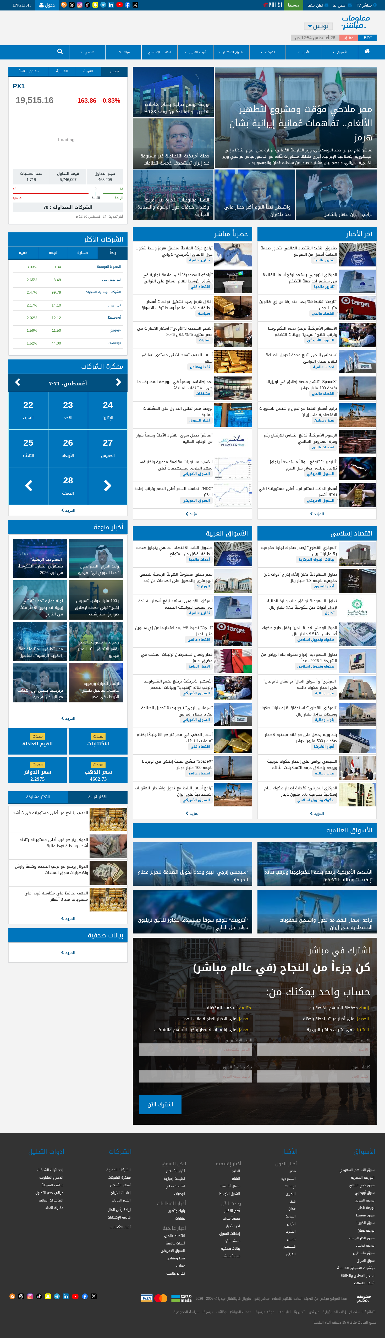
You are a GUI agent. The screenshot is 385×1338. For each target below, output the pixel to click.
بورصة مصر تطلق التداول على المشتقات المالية (177, 411)
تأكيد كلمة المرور (237, 1067)
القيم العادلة (121, 1200)
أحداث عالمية (323, 367)
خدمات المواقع (240, 1312)
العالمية (62, 71)
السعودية (288, 1178)
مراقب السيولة (52, 1185)
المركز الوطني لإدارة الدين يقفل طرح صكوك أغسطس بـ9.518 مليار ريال (299, 631)
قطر (292, 1201)
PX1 (19, 86)
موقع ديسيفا (264, 1312)
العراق (291, 1254)
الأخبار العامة (199, 666)
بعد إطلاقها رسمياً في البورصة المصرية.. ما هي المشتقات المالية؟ (174, 385)
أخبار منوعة (108, 527)
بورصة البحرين (365, 1200)
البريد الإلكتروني (238, 1040)
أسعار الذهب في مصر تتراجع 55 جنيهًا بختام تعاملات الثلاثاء (174, 737)
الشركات (270, 52)
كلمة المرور (360, 1067)
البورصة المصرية (363, 1177)
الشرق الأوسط (229, 1193)
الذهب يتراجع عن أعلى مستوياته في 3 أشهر (49, 813)
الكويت (290, 1216)
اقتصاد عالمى (323, 313)
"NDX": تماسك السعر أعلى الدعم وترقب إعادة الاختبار (173, 491)
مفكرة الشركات (102, 367)
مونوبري (115, 330)
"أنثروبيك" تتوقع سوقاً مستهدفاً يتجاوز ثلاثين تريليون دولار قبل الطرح (303, 465)
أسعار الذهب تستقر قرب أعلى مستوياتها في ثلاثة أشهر (298, 491)
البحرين (291, 1193)
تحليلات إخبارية (174, 1178)
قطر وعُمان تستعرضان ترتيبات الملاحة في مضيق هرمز (176, 657)
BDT (368, 38)
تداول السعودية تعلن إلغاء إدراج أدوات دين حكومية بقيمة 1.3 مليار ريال (300, 577)
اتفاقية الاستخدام (362, 1312)
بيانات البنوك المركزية (316, 559)
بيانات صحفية (105, 935)
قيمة (53, 252)
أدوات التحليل (197, 52)
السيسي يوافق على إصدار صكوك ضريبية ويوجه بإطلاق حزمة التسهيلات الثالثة (302, 764)
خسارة (82, 252)
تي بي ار (114, 305)
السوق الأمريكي (320, 340)
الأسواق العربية (227, 533)
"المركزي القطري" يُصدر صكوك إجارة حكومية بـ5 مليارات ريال (299, 550)
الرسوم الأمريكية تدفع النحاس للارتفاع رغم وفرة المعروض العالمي (300, 438)
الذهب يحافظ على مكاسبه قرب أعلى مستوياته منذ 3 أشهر (56, 896)
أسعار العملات (364, 1283)
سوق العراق (365, 1260)
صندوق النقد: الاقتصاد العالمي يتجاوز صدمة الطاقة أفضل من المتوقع (299, 251)
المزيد (318, 514)
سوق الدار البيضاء (362, 1238)
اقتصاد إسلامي (351, 533)
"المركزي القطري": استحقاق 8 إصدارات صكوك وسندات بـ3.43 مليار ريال (298, 711)
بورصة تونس (365, 1245)
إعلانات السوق (229, 1233)
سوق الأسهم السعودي (357, 1170)
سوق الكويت (365, 1223)
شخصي (89, 52)
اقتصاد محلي (175, 1186)
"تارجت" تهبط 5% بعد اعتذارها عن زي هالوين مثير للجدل (298, 304)
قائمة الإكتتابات (119, 1217)
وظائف (221, 1312)
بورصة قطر (367, 1207)
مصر (293, 1171)
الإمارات (290, 1186)
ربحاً (113, 252)
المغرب (290, 1231)
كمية (23, 252)
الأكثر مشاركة (38, 797)
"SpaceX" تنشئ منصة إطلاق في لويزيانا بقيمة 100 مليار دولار (301, 385)
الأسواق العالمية (349, 830)
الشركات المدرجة (118, 1170)
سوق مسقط (365, 1215)
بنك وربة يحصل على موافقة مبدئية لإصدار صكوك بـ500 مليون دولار (301, 737)
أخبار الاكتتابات (120, 1227)
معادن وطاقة (28, 71)
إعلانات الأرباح (121, 1192)
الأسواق (342, 52)
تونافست (114, 343)
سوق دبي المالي (362, 1185)
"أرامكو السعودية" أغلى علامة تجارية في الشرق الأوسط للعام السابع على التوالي (177, 278)
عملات (180, 1266)
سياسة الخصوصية (186, 1312)
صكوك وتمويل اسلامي (315, 639)
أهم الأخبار (232, 1211)
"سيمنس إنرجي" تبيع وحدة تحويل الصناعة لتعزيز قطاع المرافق (301, 358)
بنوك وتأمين (176, 1211)
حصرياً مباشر (231, 234)
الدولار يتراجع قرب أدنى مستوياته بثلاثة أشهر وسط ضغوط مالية (53, 843)
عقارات (204, 340)
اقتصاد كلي (200, 286)
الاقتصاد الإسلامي (159, 52)
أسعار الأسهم (120, 1185)
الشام (236, 1178)
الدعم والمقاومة (51, 1177)
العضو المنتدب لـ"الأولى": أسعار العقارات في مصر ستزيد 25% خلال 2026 (174, 331)
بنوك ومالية (324, 693)
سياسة (204, 313)
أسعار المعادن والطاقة (358, 1276)
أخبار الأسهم (175, 1171)
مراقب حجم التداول (49, 1192)
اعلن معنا (315, 5)
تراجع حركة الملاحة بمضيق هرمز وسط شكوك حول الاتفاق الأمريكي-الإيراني (173, 251)
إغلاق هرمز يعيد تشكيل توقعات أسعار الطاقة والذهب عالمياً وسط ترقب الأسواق (176, 304)
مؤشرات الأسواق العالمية (356, 1268)
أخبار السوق (199, 420)
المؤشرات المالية (51, 1200)
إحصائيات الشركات (50, 1170)
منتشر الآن (232, 1241)
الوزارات (203, 586)
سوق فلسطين (364, 1253)
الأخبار (306, 52)
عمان (292, 1208)
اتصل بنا (340, 5)
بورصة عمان (366, 1230)
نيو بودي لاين (111, 279)
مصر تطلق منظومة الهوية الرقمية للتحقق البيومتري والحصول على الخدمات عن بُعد (175, 577)
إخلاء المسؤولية (334, 1312)
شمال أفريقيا (230, 1186)
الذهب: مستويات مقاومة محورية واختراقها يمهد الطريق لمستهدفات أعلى (175, 465)
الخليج (236, 1171)
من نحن (314, 1312)
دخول (49, 5)
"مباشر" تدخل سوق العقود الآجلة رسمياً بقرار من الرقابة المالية (174, 438)
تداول (329, 613)
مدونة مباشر (231, 1256)
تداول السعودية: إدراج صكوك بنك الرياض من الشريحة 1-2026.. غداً (299, 657)
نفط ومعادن (324, 420)
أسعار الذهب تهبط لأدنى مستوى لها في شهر (176, 358)
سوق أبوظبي (365, 1192)
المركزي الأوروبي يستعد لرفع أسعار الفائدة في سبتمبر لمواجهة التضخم (300, 278)
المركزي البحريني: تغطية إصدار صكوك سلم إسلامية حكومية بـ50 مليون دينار (300, 791)
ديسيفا (207, 1312)
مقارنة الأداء (54, 1207)
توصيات (179, 1193)
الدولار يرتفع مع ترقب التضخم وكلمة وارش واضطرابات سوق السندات (51, 869)
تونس (114, 71)
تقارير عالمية (324, 260)
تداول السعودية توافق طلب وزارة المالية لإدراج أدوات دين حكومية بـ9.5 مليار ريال (302, 604)
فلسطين (289, 1246)
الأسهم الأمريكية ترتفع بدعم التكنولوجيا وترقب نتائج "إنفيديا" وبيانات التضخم (302, 331)
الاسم (365, 1040)
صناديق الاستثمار (234, 52)
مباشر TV (123, 52)
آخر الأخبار (359, 234)
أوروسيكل (114, 317)
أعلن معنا (284, 1312)
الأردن (291, 1224)
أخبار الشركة (324, 746)
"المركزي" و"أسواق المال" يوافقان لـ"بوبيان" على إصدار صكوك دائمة (300, 684)
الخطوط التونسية (109, 266)
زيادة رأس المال (119, 1209)
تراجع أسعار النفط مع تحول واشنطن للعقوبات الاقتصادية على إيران (298, 411)
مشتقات (203, 393)
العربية (88, 71)
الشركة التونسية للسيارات (103, 292)
